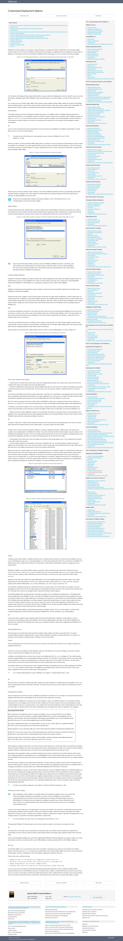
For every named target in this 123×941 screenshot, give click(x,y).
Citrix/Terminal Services (92, 467)
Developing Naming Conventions (94, 525)
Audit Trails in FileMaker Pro (93, 209)
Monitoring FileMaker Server (93, 501)
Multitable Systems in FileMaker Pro (95, 108)
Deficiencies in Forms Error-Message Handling (58, 913)
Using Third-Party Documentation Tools (96, 531)
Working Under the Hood (93, 51)
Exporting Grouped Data (92, 380)
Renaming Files (13, 27)
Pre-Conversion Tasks (92, 335)
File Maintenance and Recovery (94, 320)
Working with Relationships (93, 128)
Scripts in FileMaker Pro (92, 169)
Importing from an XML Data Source (95, 359)
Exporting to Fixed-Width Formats (94, 382)
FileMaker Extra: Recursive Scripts (95, 283)
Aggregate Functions (92, 157)
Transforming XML (91, 418)
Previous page (24, 15)
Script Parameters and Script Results (95, 275)
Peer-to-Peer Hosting (92, 461)
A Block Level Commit (51, 917)
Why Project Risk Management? (17, 910)
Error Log (12, 46)
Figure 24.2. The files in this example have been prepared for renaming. (26, 28)
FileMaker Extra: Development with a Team (97, 214)
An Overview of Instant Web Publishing (96, 398)
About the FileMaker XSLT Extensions (95, 444)
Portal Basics (90, 291)
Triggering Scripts (91, 174)
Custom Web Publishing (92, 429)
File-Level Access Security (93, 222)
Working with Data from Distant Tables (96, 138)
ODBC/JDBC (90, 465)
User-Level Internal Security (93, 220)
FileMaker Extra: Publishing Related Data (96, 516)
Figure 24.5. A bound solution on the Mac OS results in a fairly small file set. (27, 36)
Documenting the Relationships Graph (96, 528)
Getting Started (90, 39)
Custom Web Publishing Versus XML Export (97, 434)
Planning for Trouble (92, 314)
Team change (11, 928)
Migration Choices (91, 332)
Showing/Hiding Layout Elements (94, 239)
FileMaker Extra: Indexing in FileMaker (96, 59)
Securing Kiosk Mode (15, 43)
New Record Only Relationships (94, 293)
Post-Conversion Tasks (92, 337)
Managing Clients (91, 492)
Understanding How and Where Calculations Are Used (99, 151)
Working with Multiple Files (93, 139)
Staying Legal (86, 917)
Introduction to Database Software (95, 30)
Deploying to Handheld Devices (94, 470)
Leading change (12, 930)
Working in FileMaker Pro (93, 40)
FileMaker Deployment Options (94, 32)
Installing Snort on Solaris (89, 911)
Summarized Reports (92, 189)
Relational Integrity (91, 118)
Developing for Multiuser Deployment (95, 202)
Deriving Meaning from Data (93, 186)
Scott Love (71, 896)
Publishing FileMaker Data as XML (95, 437)
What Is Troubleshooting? (93, 311)
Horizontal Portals (91, 294)
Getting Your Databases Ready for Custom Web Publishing (100, 436)
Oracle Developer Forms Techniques (56, 906)
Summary (84, 924)
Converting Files (91, 334)
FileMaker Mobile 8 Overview (94, 511)
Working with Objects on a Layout (94, 70)
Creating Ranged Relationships (94, 134)
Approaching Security (92, 219)
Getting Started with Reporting (94, 184)
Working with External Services (94, 496)
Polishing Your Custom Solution (17, 44)
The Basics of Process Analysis (94, 100)
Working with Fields (91, 52)
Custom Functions (91, 261)
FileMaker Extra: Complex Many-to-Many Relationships (99, 101)
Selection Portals (91, 298)
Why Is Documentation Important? (95, 523)
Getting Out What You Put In (93, 372)
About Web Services (92, 414)
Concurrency (90, 207)
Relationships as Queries (93, 131)
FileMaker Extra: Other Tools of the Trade (96, 322)
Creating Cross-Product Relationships (96, 136)
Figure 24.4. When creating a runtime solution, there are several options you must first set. (30, 35)
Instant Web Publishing (92, 396)
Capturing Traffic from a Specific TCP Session (95, 915)
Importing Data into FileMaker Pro (95, 349)
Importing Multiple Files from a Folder (95, 354)
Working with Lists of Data (93, 187)
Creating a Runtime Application (17, 33)
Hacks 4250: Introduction (52, 931)
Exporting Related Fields (93, 378)
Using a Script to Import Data (93, 360)
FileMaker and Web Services (93, 413)
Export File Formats (91, 375)
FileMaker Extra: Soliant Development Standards (98, 536)
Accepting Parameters (88, 928)
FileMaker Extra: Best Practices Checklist (96, 504)
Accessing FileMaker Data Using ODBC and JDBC (98, 386)
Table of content (61, 15)
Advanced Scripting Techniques (94, 271)
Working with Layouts (92, 64)
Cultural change (12, 934)
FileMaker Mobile (91, 510)
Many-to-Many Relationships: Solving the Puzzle (98, 98)
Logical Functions (91, 255)
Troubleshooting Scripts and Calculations (96, 316)
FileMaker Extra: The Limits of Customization (97, 475)
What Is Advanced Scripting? (93, 273)
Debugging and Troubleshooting (94, 309)
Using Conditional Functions (93, 156)
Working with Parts (91, 69)
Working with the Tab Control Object (95, 72)
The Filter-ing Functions (92, 260)
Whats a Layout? (91, 65)
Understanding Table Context (94, 113)
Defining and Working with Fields (94, 49)
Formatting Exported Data (93, 377)
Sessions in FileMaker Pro (93, 205)
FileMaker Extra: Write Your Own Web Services (98, 424)
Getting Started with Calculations (94, 149)
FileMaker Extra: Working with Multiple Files (97, 225)
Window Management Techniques (95, 278)
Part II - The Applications (15, 932)
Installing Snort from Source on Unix (92, 909)
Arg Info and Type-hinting (89, 930)
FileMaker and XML (91, 416)
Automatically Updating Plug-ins (94, 498)
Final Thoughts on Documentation (95, 534)
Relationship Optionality (92, 95)
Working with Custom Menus (93, 237)
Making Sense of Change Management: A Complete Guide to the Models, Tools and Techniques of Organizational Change (24, 922)
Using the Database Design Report (95, 529)
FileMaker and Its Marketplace (94, 29)
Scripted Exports (91, 385)
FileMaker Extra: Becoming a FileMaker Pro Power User (100, 44)
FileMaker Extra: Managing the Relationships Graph (99, 144)
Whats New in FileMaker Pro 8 (94, 34)
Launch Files (90, 210)
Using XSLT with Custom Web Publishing (96, 439)
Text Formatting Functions (93, 257)
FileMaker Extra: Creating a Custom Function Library (99, 266)
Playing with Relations (51, 909)
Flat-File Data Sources (92, 352)
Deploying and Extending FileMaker (95, 456)
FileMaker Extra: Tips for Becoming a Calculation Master (100, 162)
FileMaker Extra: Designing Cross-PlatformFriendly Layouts (100, 78)
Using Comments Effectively (93, 526)
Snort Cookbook (87, 906)
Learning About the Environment (94, 159)
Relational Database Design (93, 87)
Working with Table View (92, 243)
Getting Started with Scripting (93, 167)
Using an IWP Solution (92, 403)
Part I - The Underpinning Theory (17, 926)
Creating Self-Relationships (93, 133)
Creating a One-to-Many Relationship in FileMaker (98, 110)
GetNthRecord (90, 263)
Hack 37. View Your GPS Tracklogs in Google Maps (59, 927)
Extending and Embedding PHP (91, 921)
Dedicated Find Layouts (92, 240)
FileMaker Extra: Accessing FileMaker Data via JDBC (99, 391)
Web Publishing (91, 464)
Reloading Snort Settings (89, 913)
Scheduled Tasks (91, 500)
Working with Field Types (93, 54)
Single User (90, 459)
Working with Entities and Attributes (95, 92)
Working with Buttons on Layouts (94, 175)
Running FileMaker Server (93, 485)
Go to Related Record (92, 279)
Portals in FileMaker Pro (92, 290)
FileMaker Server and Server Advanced (96, 480)
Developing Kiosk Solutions (16, 41)
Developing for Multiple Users (94, 204)
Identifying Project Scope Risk (16, 912)
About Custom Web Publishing (94, 431)
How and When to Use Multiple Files (95, 141)
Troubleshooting (91, 42)
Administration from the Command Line (96, 495)
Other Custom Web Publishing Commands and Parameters (100, 442)
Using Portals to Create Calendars (95, 296)
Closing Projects (12, 916)
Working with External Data (93, 351)
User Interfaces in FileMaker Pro (94, 232)
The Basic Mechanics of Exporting (95, 373)
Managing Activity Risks (14, 914)
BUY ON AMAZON (97, 897)
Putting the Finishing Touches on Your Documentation (99, 533)
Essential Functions (91, 154)
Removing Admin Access (15, 39)
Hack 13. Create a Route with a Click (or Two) (57, 925)
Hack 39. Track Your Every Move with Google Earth (59, 929)
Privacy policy (111, 937)
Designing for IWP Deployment (94, 401)
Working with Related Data (93, 115)
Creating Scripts (91, 171)
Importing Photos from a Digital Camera (96, 355)
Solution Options (14, 30)
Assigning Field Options (92, 55)
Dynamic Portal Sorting (92, 301)
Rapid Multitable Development (94, 120)
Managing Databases (92, 493)
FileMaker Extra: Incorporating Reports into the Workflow (100, 194)
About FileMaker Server (92, 482)
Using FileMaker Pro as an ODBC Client (96, 388)
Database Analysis (91, 90)
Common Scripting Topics (93, 172)
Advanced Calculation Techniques (95, 252)
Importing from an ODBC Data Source (95, 357)
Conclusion (11, 918)
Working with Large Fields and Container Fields (98, 383)
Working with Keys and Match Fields (95, 112)
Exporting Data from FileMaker (94, 370)
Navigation (89, 234)
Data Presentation (91, 242)
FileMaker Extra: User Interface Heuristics (96, 246)
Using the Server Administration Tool (95, 487)
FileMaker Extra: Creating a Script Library (96, 179)
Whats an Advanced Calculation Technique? (97, 253)
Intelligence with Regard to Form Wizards (56, 915)
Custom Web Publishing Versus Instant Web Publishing (99, 433)
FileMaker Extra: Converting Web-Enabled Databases (99, 340)
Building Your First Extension (90, 926)
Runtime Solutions (91, 469)
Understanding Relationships (94, 93)
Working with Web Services (93, 421)
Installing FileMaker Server (93, 484)
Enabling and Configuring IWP (94, 400)
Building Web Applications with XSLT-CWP (97, 441)
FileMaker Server (91, 462)
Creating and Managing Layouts (94, 67)
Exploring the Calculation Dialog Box (95, 153)
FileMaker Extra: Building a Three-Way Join (97, 123)
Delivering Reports (91, 190)
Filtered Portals (90, 299)
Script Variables (90, 276)
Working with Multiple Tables (93, 107)
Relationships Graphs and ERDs (94, 130)
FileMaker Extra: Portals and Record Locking (97, 304)
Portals (89, 75)
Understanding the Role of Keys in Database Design (99, 97)
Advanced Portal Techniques (93, 288)
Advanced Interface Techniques (94, 230)
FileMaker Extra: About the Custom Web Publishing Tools (100, 447)
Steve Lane (78, 896)
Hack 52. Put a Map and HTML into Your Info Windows (59, 933)
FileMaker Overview (91, 27)
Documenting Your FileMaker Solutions (96, 521)
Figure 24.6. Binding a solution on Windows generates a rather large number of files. (29, 38)
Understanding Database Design (94, 89)
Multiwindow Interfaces (92, 235)
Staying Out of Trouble (92, 312)
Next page (99, 15)
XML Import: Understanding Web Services (96, 419)
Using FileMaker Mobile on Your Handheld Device (98, 513)
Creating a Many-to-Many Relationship (96, 116)
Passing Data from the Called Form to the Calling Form (60, 911)
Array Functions (90, 258)
